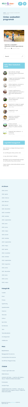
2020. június (5, 278)
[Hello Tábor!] (8, 4)
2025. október (5, 216)
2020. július (5, 275)
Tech (3, 329)
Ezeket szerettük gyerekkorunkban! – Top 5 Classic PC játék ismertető (12, 126)
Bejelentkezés (5, 350)
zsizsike (8, 48)
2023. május (5, 245)
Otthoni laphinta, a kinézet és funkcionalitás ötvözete (16, 86)
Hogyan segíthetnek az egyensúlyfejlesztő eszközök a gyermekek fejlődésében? (13, 92)
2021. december (6, 271)
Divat (3, 296)
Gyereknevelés (5, 307)
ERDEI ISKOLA (5, 374)
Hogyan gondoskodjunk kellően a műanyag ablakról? (17, 79)
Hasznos (4, 311)
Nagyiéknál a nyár (13, 111)
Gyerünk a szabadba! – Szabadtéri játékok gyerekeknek (14, 36)
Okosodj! (4, 314)
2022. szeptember (6, 260)
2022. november (6, 253)
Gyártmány (5, 303)
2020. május (5, 282)
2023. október (5, 238)
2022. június (5, 267)
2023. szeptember (6, 242)
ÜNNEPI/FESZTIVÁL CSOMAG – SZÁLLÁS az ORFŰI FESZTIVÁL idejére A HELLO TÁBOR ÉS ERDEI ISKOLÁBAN (13, 390)
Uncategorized (5, 336)
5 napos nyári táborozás (8, 370)
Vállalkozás (5, 340)
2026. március (5, 198)
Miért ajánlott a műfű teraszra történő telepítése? (16, 99)
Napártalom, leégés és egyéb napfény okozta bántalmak (16, 105)
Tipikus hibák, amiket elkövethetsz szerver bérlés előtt (14, 165)
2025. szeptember (6, 220)
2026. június (5, 190)
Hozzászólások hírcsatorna (9, 357)
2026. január (5, 205)
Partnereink (5, 382)
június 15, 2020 (16, 48)
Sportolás (4, 322)
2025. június (5, 227)
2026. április (5, 194)
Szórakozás (5, 325)
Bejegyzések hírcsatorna (8, 354)
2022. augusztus (6, 264)
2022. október (5, 256)
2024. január (5, 234)
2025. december (6, 209)
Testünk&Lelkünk (6, 333)
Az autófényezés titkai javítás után (12, 152)
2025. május (5, 231)
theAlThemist (12, 402)
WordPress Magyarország (8, 360)
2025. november (6, 212)
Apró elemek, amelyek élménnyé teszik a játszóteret (16, 73)
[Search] (20, 3)
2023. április (5, 249)
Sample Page (5, 385)
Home (4, 12)
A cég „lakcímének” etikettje (10, 156)
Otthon (3, 318)
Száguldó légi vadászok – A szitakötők (16, 133)
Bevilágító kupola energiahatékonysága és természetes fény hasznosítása (13, 160)
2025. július (4, 223)
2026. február (5, 201)
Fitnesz (3, 300)
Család (3, 292)
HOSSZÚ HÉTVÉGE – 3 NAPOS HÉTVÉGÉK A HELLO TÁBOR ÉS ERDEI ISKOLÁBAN (13, 378)
